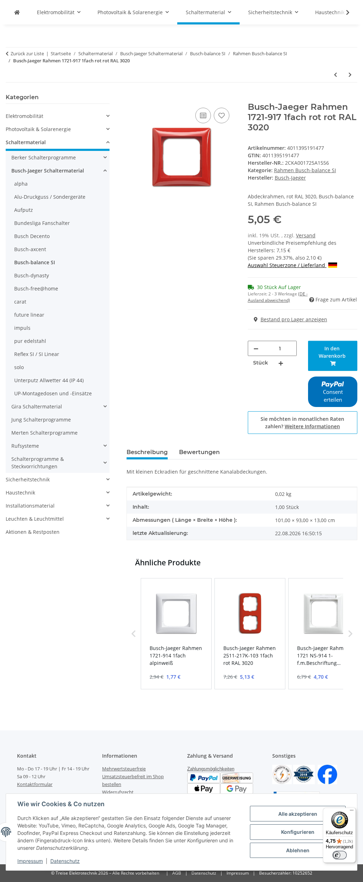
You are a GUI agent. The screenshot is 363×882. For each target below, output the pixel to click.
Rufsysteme (25, 445)
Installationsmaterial (30, 505)
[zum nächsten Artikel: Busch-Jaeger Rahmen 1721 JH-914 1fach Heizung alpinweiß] (350, 74)
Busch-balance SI (34, 262)
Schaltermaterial (26, 142)
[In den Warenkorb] (132, 98)
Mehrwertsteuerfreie (124, 768)
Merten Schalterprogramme (44, 432)
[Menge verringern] (256, 348)
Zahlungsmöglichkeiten (210, 768)
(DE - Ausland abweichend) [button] (278, 297)
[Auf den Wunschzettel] (221, 115)
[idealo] (304, 773)
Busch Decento (32, 236)
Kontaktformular (34, 784)
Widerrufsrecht (118, 792)
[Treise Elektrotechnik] (17, 12)
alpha (21, 183)
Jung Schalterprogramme (41, 419)
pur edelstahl (30, 341)
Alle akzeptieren (297, 814)
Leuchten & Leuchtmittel (35, 518)
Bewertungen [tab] (199, 452)
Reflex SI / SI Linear (36, 354)
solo (19, 367)
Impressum (30, 861)
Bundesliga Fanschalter (42, 223)
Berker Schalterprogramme (43, 157)
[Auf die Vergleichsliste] (203, 115)
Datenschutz (65, 861)
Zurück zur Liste (27, 53)
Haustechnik (20, 492)
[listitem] (176, 633)
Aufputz (23, 210)
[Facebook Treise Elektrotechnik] (327, 773)
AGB (176, 873)
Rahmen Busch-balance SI (305, 170)
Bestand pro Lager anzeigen (294, 319)
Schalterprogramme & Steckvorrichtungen (37, 463)
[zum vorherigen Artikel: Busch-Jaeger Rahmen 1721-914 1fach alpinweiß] (335, 74)
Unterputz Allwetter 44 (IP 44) (49, 380)
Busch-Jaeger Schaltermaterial (47, 170)
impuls (22, 327)
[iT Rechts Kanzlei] (282, 773)
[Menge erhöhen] (281, 363)
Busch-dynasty (31, 275)
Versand (305, 235)
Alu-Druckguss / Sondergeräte (49, 196)
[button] (343, 12)
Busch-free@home (36, 288)
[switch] (340, 855)
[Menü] (351, 812)
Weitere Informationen (312, 426)
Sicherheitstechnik (28, 479)
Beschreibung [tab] (147, 452)
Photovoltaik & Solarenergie (38, 129)
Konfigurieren (297, 832)
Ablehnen (297, 850)
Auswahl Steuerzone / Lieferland (287, 265)
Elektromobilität (24, 116)
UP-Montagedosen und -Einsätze (53, 393)
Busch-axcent (30, 249)
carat (20, 301)
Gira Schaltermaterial (36, 406)
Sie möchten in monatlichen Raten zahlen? (302, 422)
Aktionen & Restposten (33, 531)
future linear (29, 314)
